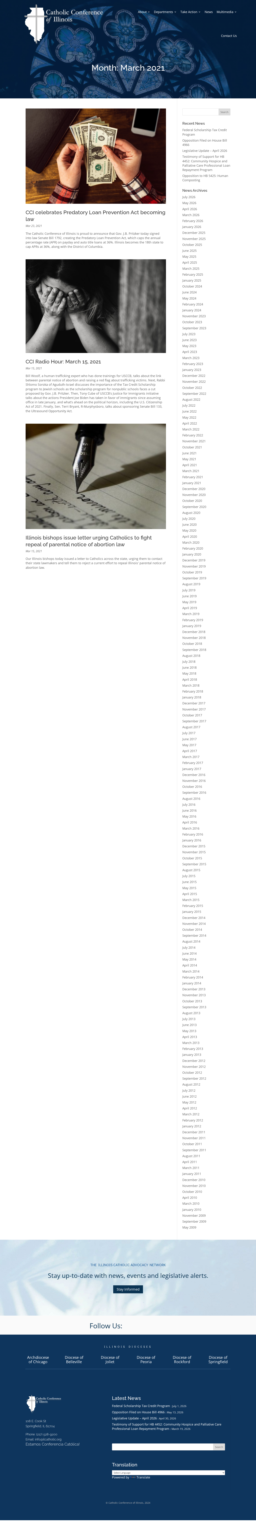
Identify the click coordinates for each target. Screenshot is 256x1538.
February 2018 (192, 691)
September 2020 (194, 507)
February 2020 (192, 548)
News (209, 12)
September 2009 (194, 1221)
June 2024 (189, 292)
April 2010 (189, 1197)
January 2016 (191, 840)
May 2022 (189, 417)
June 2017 (189, 739)
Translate (143, 1477)
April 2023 (189, 352)
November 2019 (194, 566)
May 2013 (189, 1031)
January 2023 (191, 370)
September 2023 (194, 328)
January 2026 (191, 227)
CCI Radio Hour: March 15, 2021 (63, 362)
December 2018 (193, 632)
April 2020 (189, 536)
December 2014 (193, 918)
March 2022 (190, 429)
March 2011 (190, 1168)
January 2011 (191, 1174)
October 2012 (192, 1072)
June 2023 (189, 340)
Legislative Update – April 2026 (204, 151)
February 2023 (192, 364)
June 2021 (189, 453)
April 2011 (189, 1162)
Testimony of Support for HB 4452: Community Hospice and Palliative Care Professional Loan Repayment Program (206, 163)
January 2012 (191, 1126)
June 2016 (189, 810)
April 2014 (189, 965)
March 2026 (190, 215)
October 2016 (192, 786)
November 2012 (194, 1067)
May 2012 (189, 1102)
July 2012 (188, 1090)
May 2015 (189, 888)
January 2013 (191, 1054)
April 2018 (189, 679)
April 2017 (189, 751)
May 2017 (189, 745)
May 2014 (189, 959)
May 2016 (189, 816)
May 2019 (189, 602)
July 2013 (188, 1019)
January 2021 (191, 483)
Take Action (188, 12)
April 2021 (189, 465)
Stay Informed (128, 1289)
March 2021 (190, 471)
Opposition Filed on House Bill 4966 (138, 1412)
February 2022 (192, 435)
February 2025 (192, 274)
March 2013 (190, 1043)
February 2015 (192, 906)
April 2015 (189, 894)
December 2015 (193, 846)
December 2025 (193, 233)
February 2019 (192, 620)
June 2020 (189, 524)
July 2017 (188, 733)
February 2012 (192, 1120)
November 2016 (194, 781)
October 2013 (192, 1001)
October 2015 (192, 858)
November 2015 (194, 852)
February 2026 (192, 221)
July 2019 (188, 590)
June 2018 (189, 667)
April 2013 (189, 1037)
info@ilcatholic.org (48, 1439)
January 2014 (191, 983)
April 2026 (189, 209)
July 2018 (188, 661)
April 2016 (189, 822)
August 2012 (191, 1084)
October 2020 (192, 501)
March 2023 (190, 358)
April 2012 (189, 1108)
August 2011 (191, 1156)
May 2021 (189, 459)
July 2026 (188, 197)
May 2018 (189, 673)
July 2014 (188, 947)
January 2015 (191, 912)
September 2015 (194, 864)
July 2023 (188, 334)
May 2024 (189, 298)
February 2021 (192, 477)
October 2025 (192, 245)
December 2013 (193, 989)
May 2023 (189, 346)
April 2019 (189, 608)
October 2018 (192, 644)
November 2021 (194, 441)
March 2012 (190, 1114)
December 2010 (193, 1180)
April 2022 (189, 423)
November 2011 (194, 1138)
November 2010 (194, 1186)
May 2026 (189, 203)
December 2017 (193, 703)
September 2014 (194, 935)
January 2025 (191, 280)
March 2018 (190, 685)
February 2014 (192, 977)
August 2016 (191, 799)
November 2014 (194, 924)
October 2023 (192, 322)
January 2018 (191, 697)
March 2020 (190, 542)
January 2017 (191, 769)
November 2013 (194, 995)
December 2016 (193, 775)
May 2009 (189, 1227)
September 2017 (194, 721)
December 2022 (193, 376)
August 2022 (191, 399)
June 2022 (189, 411)
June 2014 (189, 953)
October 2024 (192, 286)
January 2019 (191, 626)
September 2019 (194, 578)
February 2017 (192, 763)
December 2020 (193, 489)
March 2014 (190, 971)
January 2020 (191, 554)
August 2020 (191, 513)
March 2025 (190, 268)
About (142, 12)
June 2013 (189, 1025)
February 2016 (192, 834)
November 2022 (194, 381)
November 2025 (194, 239)
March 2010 (190, 1203)
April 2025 (189, 262)
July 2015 (188, 876)
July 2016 (188, 804)
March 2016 (190, 828)
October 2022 (192, 388)
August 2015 (191, 870)
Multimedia (225, 12)
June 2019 (189, 596)
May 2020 (189, 530)
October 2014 (192, 929)
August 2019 (191, 584)
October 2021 (192, 447)
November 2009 (194, 1215)
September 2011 (194, 1150)
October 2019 (192, 572)
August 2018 (191, 656)
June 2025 (189, 250)
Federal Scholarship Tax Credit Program (141, 1406)
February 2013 (192, 1049)
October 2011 (192, 1144)
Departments (163, 12)
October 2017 (192, 715)
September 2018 (194, 650)
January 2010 (191, 1209)
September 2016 (194, 792)
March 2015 (190, 900)
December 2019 (193, 560)
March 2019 (190, 614)
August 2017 (191, 727)
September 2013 (194, 1007)
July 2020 (188, 518)
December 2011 (193, 1132)
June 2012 (189, 1096)
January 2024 (191, 310)
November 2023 (194, 316)
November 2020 (194, 495)
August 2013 (191, 1013)
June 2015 (189, 882)
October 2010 (192, 1192)
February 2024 (192, 304)
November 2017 (194, 709)
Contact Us (229, 36)
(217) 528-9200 (46, 1434)
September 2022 (194, 393)
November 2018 (194, 638)
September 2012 (194, 1078)
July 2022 (188, 405)
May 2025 (189, 256)
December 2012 (193, 1061)
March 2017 (190, 757)
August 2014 (191, 941)
